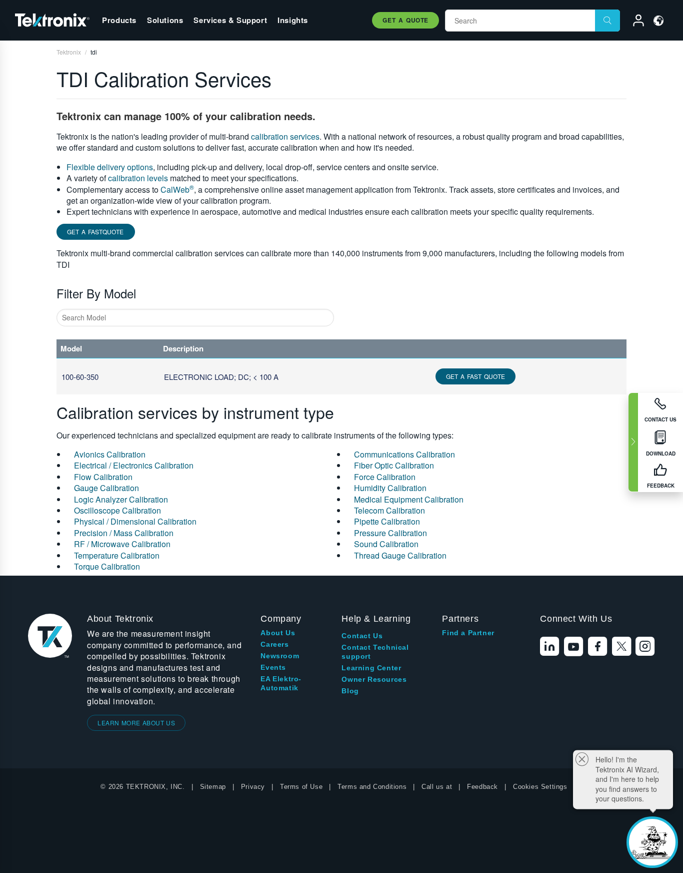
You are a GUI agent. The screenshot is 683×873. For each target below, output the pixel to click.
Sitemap (213, 786)
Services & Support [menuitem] (230, 20)
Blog (350, 691)
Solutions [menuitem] (165, 20)
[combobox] (195, 317)
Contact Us (362, 636)
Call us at (437, 786)
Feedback (482, 786)
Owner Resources (374, 679)
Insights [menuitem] (293, 20)
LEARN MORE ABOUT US (136, 722)
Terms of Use (301, 786)
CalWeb (177, 189)
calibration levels (138, 178)
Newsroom (279, 656)
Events (273, 667)
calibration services (285, 136)
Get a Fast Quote (475, 376)
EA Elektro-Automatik (281, 683)
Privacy (253, 786)
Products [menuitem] (119, 20)
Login (634, 22)
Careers (274, 644)
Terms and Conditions (372, 786)
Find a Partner (468, 633)
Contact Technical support (375, 651)
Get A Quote (405, 20)
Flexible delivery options (109, 167)
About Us (277, 633)
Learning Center (371, 668)
